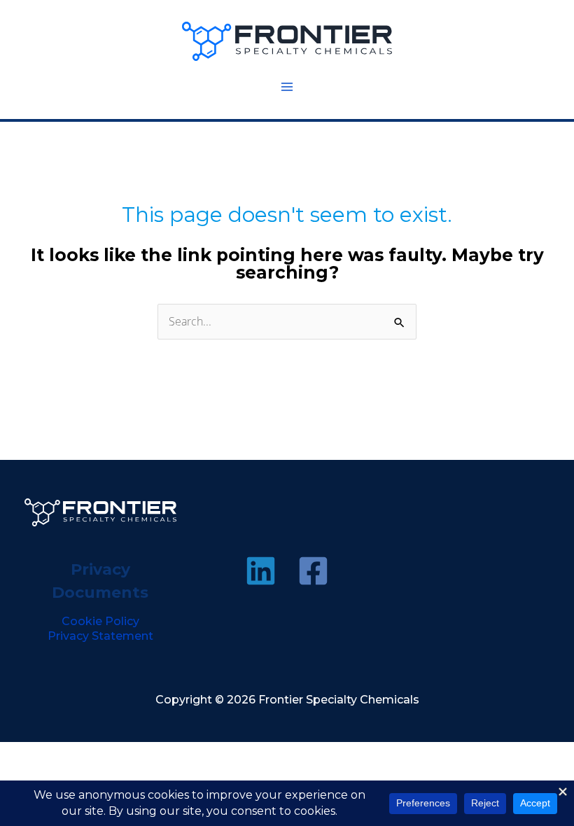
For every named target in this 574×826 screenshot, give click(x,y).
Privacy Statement (100, 636)
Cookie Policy (100, 621)
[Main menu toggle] (287, 87)
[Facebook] (313, 571)
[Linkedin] (260, 571)
